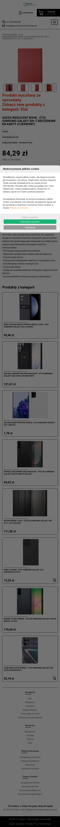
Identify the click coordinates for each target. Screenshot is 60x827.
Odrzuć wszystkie (30, 217)
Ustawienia (30, 227)
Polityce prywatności (18, 208)
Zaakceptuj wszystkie (30, 221)
